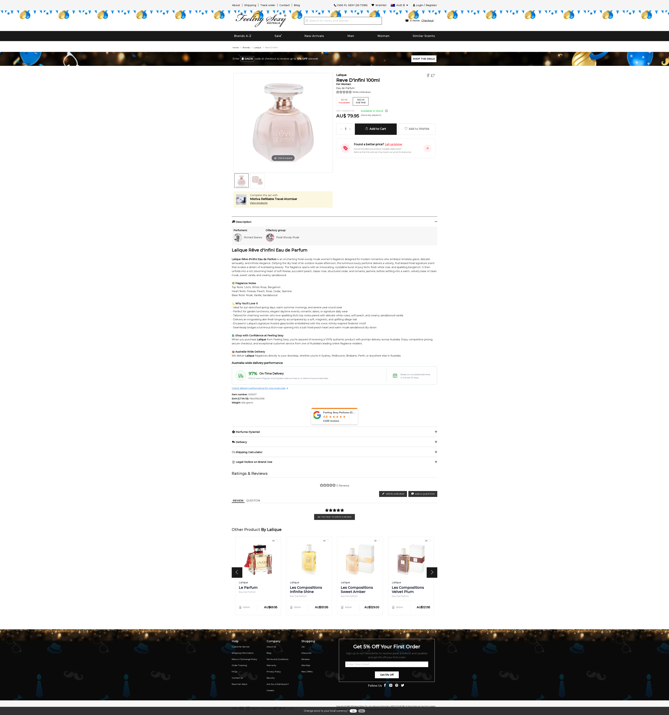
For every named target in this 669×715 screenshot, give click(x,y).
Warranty (271, 665)
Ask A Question (425, 493)
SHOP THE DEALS (424, 58)
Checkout (427, 20)
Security (271, 678)
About (236, 5)
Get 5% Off (387, 674)
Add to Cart (377, 128)
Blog (297, 5)
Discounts (306, 653)
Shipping (250, 5)
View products (258, 202)
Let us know (393, 144)
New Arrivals (314, 36)
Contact (284, 5)
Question (253, 500)
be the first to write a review (334, 517)
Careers (270, 690)
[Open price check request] (427, 148)
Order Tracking (239, 665)
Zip (303, 646)
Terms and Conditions (277, 659)
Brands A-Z (242, 36)
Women (383, 36)
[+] (350, 129)
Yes (353, 711)
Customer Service (240, 646)
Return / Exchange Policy (244, 659)
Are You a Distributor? (278, 684)
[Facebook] (428, 76)
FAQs (234, 671)
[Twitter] (433, 76)
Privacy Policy (274, 671)
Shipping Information (243, 653)
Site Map (305, 665)
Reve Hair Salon (239, 684)
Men (350, 36)
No (361, 711)
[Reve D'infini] (241, 180)
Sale (278, 36)
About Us (271, 646)
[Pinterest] (397, 686)
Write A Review (395, 493)
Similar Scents (424, 36)
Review (238, 500)
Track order (267, 5)
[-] (341, 129)
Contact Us (237, 678)
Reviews (305, 659)
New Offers (307, 671)
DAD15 (249, 58)
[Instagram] (391, 686)
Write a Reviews (361, 92)
